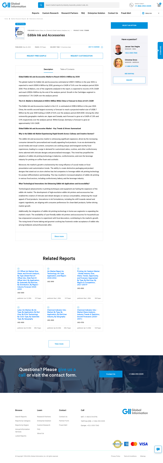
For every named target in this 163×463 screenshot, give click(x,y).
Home (6, 19)
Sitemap (143, 456)
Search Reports (21, 417)
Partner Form (64, 421)
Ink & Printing (20, 24)
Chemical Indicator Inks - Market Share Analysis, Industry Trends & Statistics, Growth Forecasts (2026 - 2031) (88, 314)
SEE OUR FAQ (129, 74)
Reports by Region (22, 425)
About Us (40, 433)
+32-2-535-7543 (131, 53)
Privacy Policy (115, 456)
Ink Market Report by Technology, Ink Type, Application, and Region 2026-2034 (56, 274)
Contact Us (113, 13)
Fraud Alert (126, 13)
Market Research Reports (18, 19)
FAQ (83, 13)
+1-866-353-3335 (143, 6)
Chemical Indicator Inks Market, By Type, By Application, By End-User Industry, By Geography (57, 313)
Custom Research (50, 13)
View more (59, 344)
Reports (35, 13)
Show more (59, 236)
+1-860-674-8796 (131, 66)
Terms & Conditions (130, 456)
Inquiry (129, 80)
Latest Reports (20, 436)
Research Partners (69, 13)
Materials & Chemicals (36, 19)
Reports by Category (22, 421)
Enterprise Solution (96, 13)
